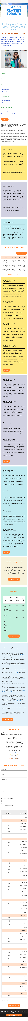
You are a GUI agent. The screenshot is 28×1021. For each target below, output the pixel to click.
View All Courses (22, 253)
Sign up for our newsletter (14, 1012)
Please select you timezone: (7, 790)
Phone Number (4, 776)
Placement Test (24, 1008)
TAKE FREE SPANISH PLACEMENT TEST (13, 691)
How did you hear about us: (7, 785)
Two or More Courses (7, 799)
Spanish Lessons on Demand (10, 1006)
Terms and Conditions (5, 1008)
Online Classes (5, 804)
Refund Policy (13, 1008)
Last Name (3, 771)
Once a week (8, 810)
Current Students (20, 1006)
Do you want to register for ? (7, 795)
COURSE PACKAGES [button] (14, 636)
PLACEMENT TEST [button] (14, 579)
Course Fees (14, 1009)
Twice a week (23, 810)
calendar (22, 654)
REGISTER (11, 707)
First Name (3, 766)
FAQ (19, 1008)
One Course (4, 797)
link (17, 672)
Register (4, 119)
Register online (14, 1002)
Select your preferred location (7, 802)
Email (2, 780)
